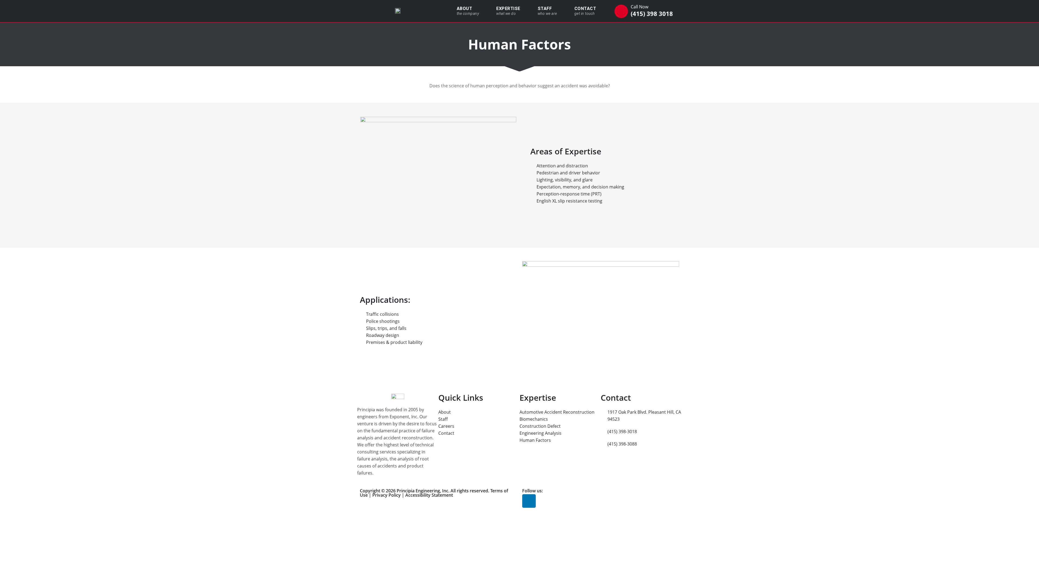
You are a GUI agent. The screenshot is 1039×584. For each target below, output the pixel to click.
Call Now (639, 7)
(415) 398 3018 (652, 13)
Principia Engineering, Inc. (423, 491)
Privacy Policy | (388, 495)
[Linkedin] (529, 501)
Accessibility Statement (429, 495)
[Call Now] (621, 11)
